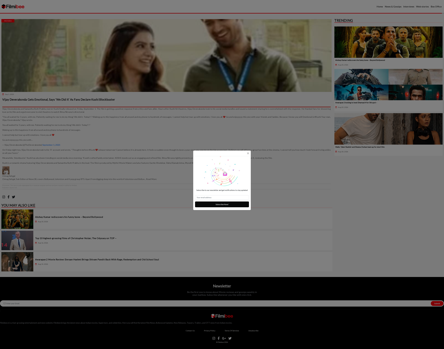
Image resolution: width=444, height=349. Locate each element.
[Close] (248, 153)
